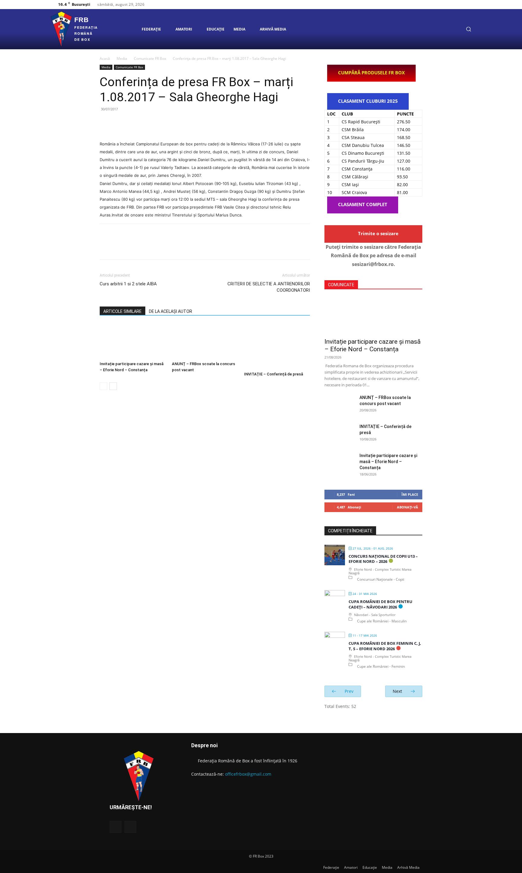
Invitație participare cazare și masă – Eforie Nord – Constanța (372, 345)
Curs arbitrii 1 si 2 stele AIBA (128, 284)
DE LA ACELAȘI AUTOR (170, 311)
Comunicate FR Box (150, 58)
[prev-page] (103, 386)
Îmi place (409, 494)
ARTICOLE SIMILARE (122, 311)
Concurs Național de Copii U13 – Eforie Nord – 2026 (383, 558)
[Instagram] (450, 4)
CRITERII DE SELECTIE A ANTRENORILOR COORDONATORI (268, 287)
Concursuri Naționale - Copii (380, 579)
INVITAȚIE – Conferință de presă (273, 374)
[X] (457, 4)
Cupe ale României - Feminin (381, 666)
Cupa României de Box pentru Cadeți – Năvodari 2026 (380, 604)
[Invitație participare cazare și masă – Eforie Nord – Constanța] (133, 341)
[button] (468, 29)
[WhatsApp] (147, 123)
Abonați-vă (407, 507)
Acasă (105, 58)
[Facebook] (443, 4)
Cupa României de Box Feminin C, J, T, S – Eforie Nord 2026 (385, 646)
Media (122, 58)
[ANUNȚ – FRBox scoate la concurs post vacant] (205, 341)
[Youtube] (465, 4)
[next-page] (113, 386)
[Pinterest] (133, 123)
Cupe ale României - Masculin (382, 621)
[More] (161, 123)
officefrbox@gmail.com (248, 774)
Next (398, 691)
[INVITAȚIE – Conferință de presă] (277, 346)
